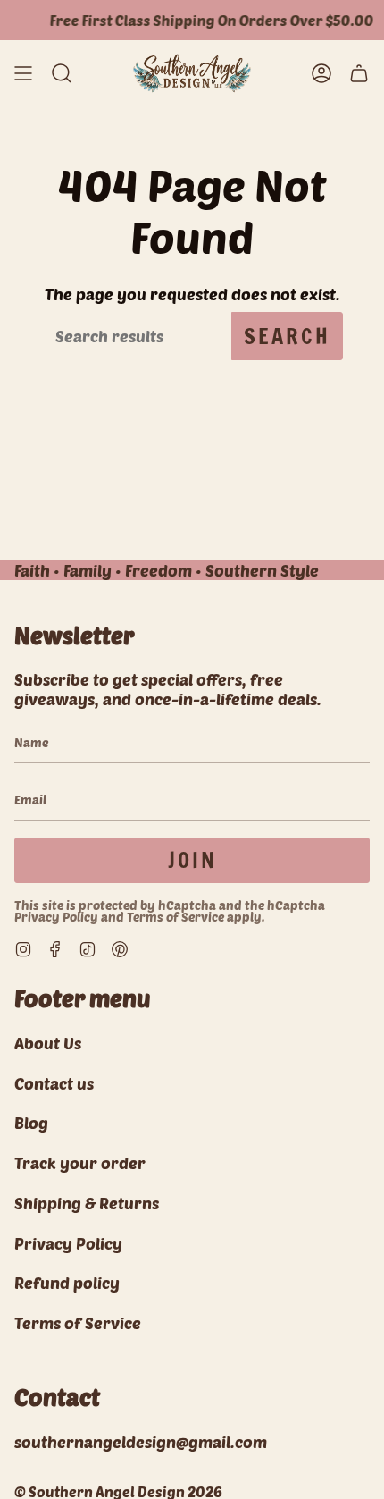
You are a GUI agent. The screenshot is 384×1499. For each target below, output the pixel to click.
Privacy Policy (56, 916)
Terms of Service (175, 916)
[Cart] (359, 73)
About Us (47, 1043)
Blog (31, 1123)
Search (287, 336)
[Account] (321, 73)
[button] (61, 73)
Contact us (54, 1083)
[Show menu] (23, 73)
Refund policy (67, 1283)
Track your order (80, 1163)
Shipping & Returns (86, 1203)
